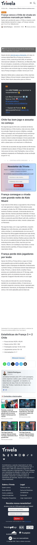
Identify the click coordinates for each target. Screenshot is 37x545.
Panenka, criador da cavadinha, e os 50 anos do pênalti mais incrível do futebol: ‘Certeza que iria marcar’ (9, 413)
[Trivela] (8, 3)
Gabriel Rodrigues (14, 372)
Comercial (23, 495)
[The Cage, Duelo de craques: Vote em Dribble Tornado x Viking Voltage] (27, 426)
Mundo (7, 8)
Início (3, 8)
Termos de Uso (28, 189)
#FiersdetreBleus (12, 101)
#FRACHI (21, 99)
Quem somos (6, 487)
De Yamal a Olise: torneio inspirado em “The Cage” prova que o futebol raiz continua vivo (26, 412)
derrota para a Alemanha (18, 55)
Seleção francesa (19, 358)
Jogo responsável (26, 498)
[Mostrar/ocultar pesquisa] (34, 3)
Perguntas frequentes (9, 498)
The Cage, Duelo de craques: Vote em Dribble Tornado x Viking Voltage (26, 434)
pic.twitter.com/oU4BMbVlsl (16, 103)
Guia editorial (6, 490)
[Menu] (31, 3)
